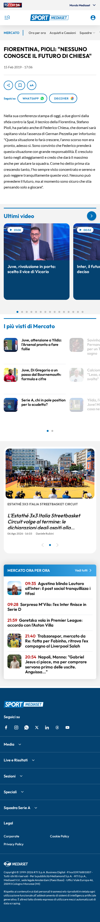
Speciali (10, 792)
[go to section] (91, 216)
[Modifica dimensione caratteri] (31, 85)
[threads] (57, 727)
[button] (50, 17)
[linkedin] (47, 727)
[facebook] (6, 727)
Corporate (11, 836)
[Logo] (50, 17)
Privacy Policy (13, 844)
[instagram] (16, 727)
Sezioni (10, 776)
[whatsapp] (26, 727)
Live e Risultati (16, 760)
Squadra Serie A (17, 807)
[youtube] (67, 727)
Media (9, 744)
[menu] (7, 17)
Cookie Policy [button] (59, 836)
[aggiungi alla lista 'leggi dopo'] (20, 85)
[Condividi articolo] (8, 85)
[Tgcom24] (13, 5)
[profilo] (93, 17)
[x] (36, 727)
